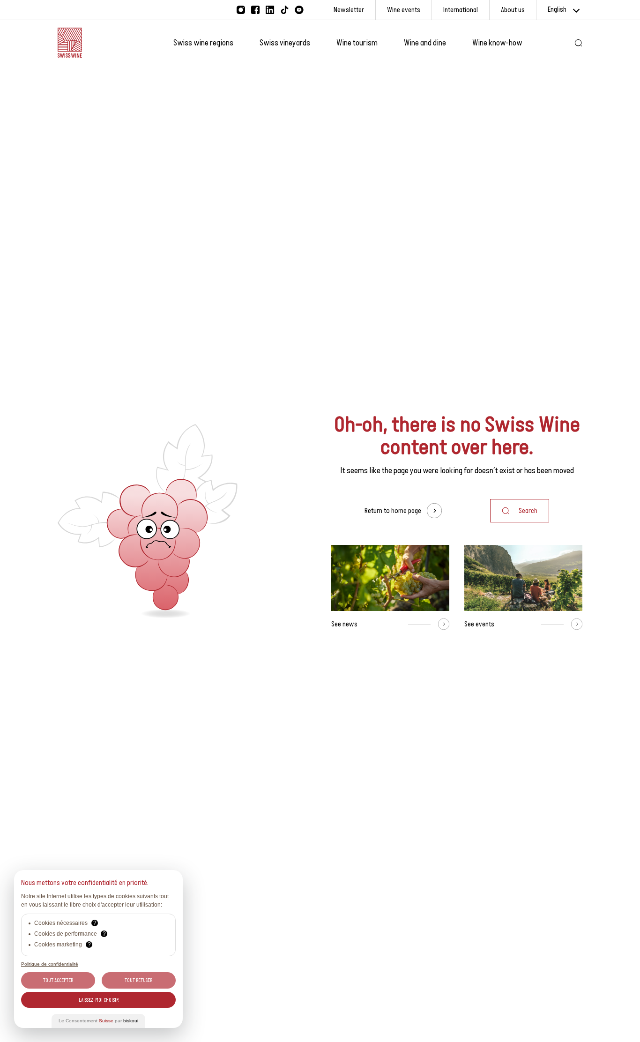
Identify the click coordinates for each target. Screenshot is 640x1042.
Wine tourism (357, 42)
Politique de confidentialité (49, 964)
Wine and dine (425, 42)
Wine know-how (497, 42)
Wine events (403, 9)
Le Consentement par (98, 1020)
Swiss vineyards (285, 42)
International (460, 9)
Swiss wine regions (203, 42)
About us (513, 9)
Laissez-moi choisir (99, 1000)
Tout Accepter (58, 980)
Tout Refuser (138, 980)
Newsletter (349, 9)
